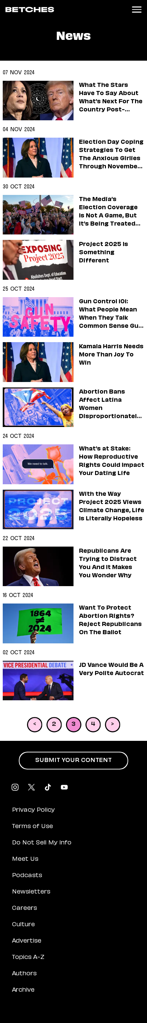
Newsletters (31, 892)
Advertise (26, 941)
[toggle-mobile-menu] (137, 9)
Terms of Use (32, 826)
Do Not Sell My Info (41, 843)
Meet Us (25, 859)
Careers (24, 908)
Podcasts (27, 876)
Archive (23, 990)
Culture (23, 925)
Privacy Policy (33, 810)
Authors (24, 974)
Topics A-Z (28, 957)
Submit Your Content (73, 760)
